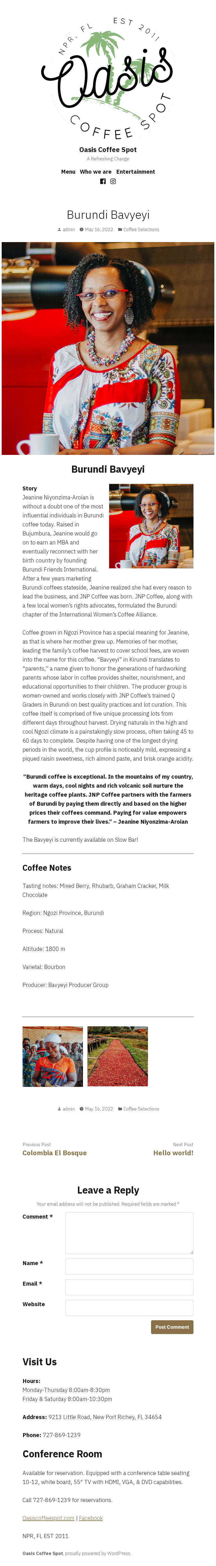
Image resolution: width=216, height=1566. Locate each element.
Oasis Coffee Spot (108, 149)
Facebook (91, 1518)
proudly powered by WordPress (97, 1553)
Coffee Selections (141, 229)
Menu (68, 171)
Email (32, 1283)
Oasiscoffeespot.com (48, 1518)
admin (69, 229)
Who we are (96, 171)
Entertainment (135, 171)
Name (32, 1263)
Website (33, 1304)
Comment (37, 1216)
